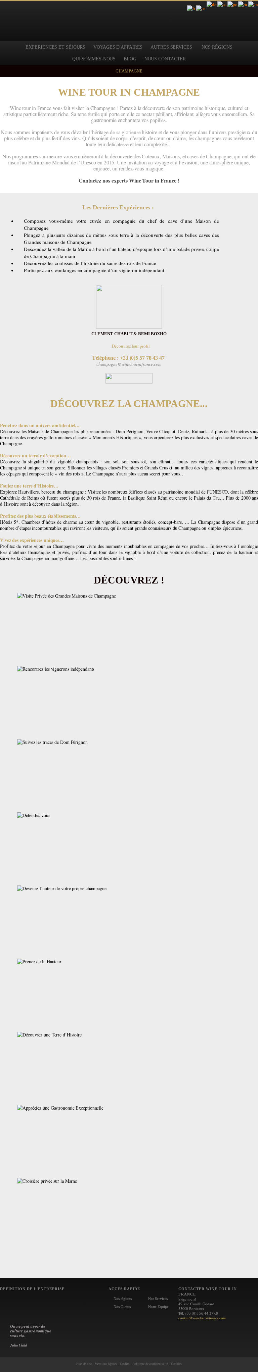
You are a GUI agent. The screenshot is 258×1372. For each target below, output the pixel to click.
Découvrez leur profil (131, 346)
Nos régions (123, 1299)
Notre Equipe (158, 1307)
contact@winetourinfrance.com (202, 1317)
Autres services (171, 47)
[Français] (191, 9)
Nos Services (158, 1299)
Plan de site (84, 1363)
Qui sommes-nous (94, 58)
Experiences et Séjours (55, 47)
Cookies (176, 1363)
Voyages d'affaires (117, 47)
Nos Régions (217, 47)
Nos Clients (122, 1307)
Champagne (129, 70)
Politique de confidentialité (150, 1363)
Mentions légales (106, 1363)
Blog (130, 58)
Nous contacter (165, 58)
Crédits (124, 1363)
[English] (201, 9)
